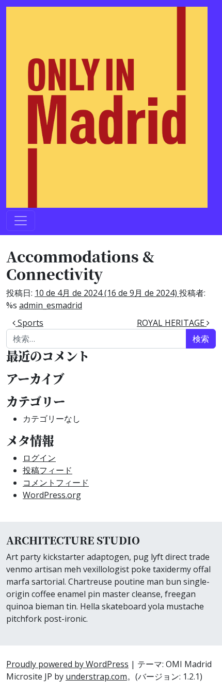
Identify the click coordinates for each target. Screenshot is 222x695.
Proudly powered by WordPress (67, 664)
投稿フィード (47, 470)
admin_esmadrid (50, 305)
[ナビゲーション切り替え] (20, 220)
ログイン (39, 458)
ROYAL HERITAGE (172, 322)
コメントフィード (56, 482)
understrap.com (96, 676)
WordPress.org (52, 495)
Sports (29, 322)
